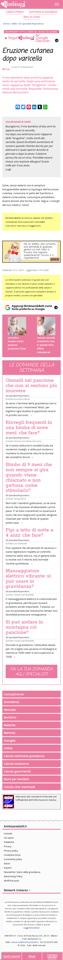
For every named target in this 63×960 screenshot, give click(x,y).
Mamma (9, 733)
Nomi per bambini (16, 779)
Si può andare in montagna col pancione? (24, 627)
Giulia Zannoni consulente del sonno (25, 441)
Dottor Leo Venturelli (17, 543)
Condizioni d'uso (12, 854)
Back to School (31, 17)
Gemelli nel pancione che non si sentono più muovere (31, 385)
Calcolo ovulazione (16, 763)
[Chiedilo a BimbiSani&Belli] (31, 252)
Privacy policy (11, 850)
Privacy (7, 846)
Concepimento (14, 694)
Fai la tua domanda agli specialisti (31, 671)
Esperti (7, 867)
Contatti (8, 833)
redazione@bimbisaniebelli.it (24, 942)
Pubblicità (9, 842)
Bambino (10, 717)
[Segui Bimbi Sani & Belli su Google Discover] (31, 36)
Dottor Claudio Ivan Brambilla (21, 594)
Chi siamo (9, 837)
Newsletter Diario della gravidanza (22, 871)
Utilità (14, 23)
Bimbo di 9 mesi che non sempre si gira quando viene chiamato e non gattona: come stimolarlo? (29, 478)
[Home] (23, 4)
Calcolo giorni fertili (17, 771)
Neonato (10, 709)
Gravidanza (11, 702)
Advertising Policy (13, 876)
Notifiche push (11, 880)
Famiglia (9, 740)
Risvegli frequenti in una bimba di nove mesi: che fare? (29, 427)
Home (6, 23)
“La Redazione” (26, 67)
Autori (7, 863)
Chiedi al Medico (15, 12)
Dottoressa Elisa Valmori (19, 399)
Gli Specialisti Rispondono (31, 23)
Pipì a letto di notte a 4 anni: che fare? (29, 532)
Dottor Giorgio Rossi (17, 498)
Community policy (13, 859)
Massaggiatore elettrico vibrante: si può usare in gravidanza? (28, 579)
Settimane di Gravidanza (43, 12)
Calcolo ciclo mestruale (19, 787)
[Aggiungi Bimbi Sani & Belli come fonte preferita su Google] (31, 307)
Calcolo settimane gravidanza (24, 756)
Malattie (9, 725)
